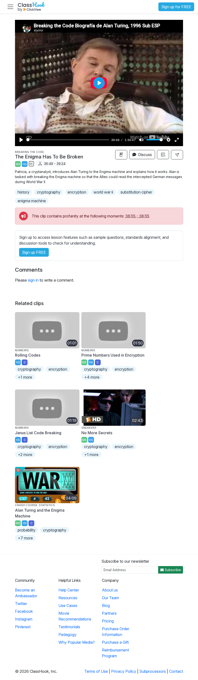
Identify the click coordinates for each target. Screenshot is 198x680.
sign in (33, 280)
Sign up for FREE (176, 6)
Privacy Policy (123, 671)
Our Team (110, 597)
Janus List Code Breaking (38, 432)
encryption (77, 192)
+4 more (91, 377)
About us (110, 590)
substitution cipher (136, 192)
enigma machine (32, 200)
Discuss (144, 154)
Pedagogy (67, 634)
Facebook (24, 611)
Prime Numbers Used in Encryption (112, 355)
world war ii (103, 192)
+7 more (25, 538)
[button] (177, 154)
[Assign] (121, 154)
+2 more (25, 454)
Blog (106, 605)
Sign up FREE (34, 252)
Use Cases (67, 605)
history (23, 192)
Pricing (108, 621)
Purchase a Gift (115, 642)
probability (26, 530)
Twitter (21, 603)
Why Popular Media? (76, 642)
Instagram (23, 619)
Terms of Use (96, 671)
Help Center (68, 590)
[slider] (67, 139)
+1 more (25, 377)
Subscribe (172, 570)
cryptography (48, 192)
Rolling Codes (27, 355)
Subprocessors (152, 671)
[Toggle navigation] (10, 6)
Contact (176, 671)
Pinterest (22, 626)
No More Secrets (96, 432)
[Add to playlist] (163, 154)
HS (25, 164)
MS (18, 164)
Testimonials (69, 626)
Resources (67, 597)
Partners (109, 613)
